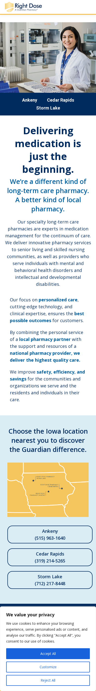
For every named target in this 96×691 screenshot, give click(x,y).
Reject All (48, 680)
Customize (48, 667)
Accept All (48, 653)
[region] (48, 648)
